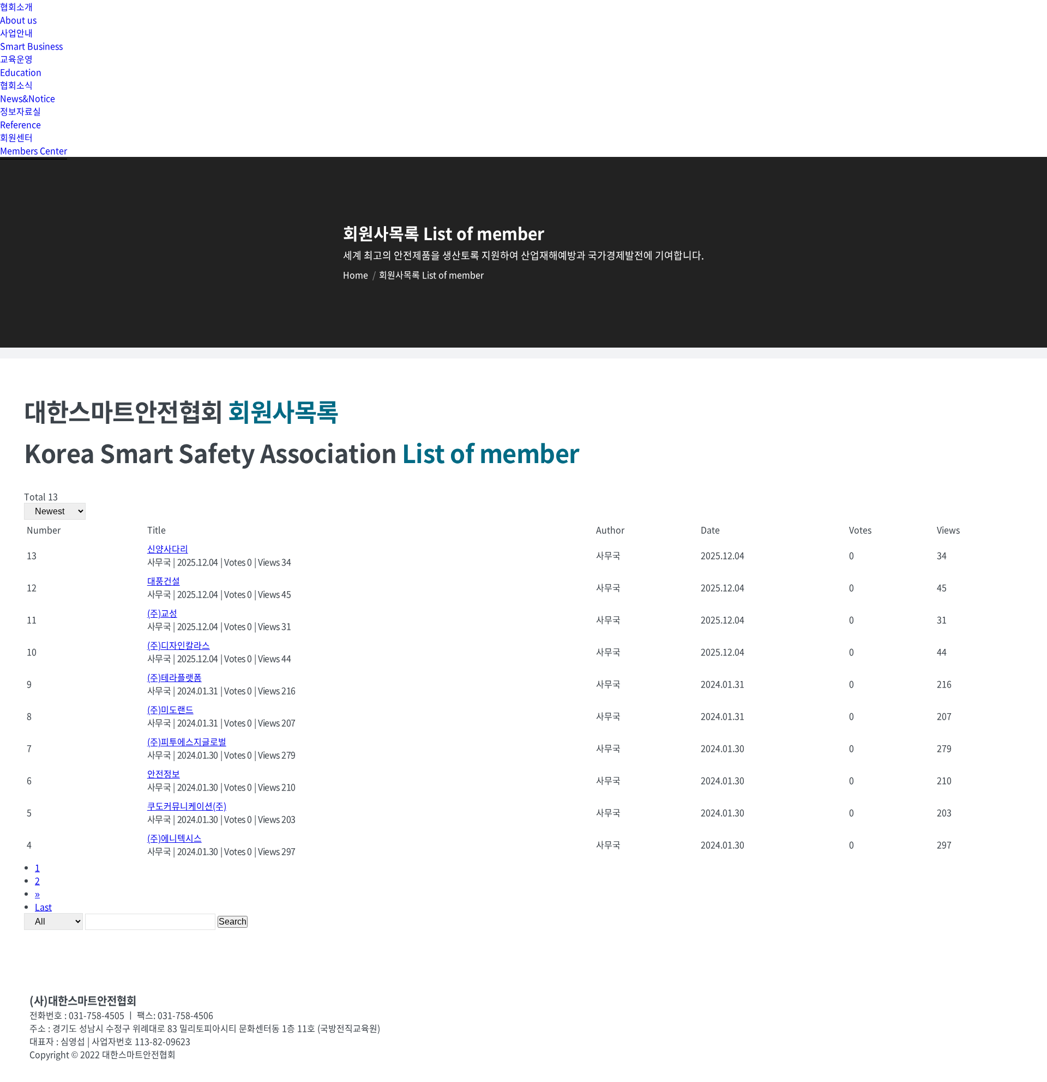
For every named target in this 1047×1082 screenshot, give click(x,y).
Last (43, 906)
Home (355, 274)
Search (232, 921)
